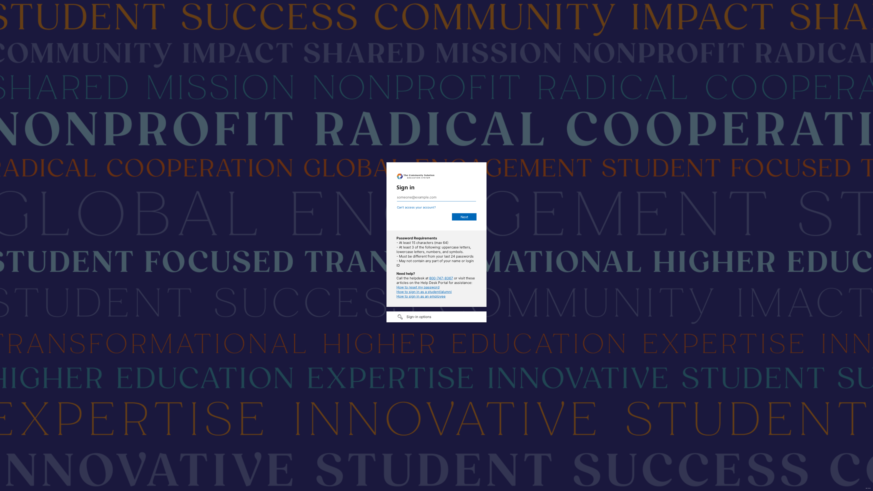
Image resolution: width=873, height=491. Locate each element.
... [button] (868, 487)
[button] (436, 316)
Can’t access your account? (416, 207)
